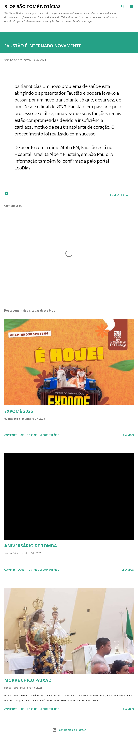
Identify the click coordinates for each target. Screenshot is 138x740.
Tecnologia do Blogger (71, 730)
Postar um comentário (43, 435)
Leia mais (128, 435)
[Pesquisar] (123, 6)
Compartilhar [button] (119, 194)
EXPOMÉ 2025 (18, 411)
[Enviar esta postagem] (6, 194)
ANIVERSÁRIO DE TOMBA (30, 546)
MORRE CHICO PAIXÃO (28, 680)
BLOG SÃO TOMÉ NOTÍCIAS (32, 6)
